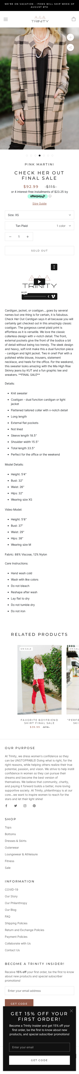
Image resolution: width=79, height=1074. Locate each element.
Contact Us (12, 950)
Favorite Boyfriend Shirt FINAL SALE (39, 721)
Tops (8, 827)
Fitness (9, 861)
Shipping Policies (16, 923)
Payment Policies (16, 936)
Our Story (11, 896)
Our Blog (10, 909)
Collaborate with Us (18, 943)
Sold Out (39, 250)
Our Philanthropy (16, 903)
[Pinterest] (34, 805)
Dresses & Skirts (15, 840)
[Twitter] (15, 805)
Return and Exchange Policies (24, 930)
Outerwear (12, 847)
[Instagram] (24, 805)
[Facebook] (6, 805)
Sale (8, 867)
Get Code (39, 1060)
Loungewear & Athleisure (21, 854)
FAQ (7, 916)
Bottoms (10, 834)
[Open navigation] (6, 19)
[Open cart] (73, 19)
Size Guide (39, 203)
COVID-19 (11, 889)
